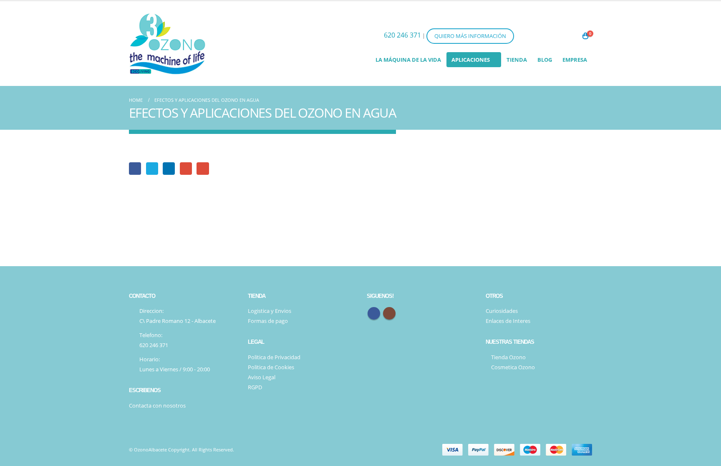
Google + (186, 168)
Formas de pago (268, 321)
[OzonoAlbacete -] (167, 44)
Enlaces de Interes (508, 321)
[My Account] (566, 36)
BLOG (544, 59)
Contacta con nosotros (157, 405)
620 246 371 (402, 35)
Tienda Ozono (508, 357)
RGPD (255, 387)
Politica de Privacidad (274, 357)
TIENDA (517, 59)
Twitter (152, 168)
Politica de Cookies (271, 367)
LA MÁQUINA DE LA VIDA (408, 59)
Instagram (389, 313)
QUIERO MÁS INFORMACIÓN (470, 36)
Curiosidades (502, 311)
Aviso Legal (261, 377)
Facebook (135, 168)
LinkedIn (169, 168)
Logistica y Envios (269, 311)
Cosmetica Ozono (512, 367)
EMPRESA (574, 59)
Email (203, 168)
